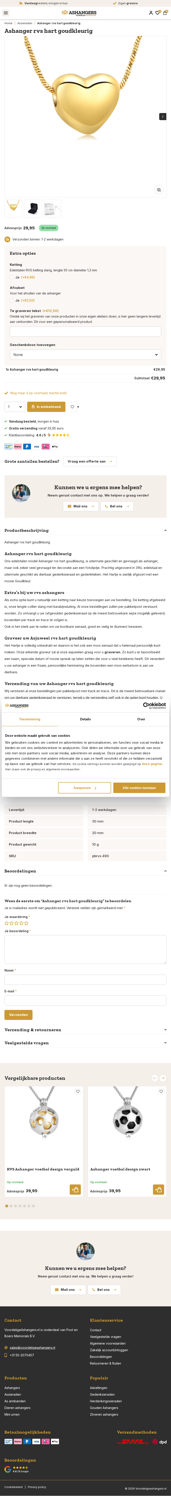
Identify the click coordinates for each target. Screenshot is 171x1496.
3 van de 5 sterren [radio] (16, 923)
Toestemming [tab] (29, 719)
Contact (95, 1330)
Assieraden (24, 23)
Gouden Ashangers (104, 1408)
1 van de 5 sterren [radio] (6, 923)
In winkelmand (49, 407)
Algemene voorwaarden (108, 1343)
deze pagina (152, 764)
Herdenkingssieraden (106, 1401)
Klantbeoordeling (27, 435)
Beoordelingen (101, 1357)
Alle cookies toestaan (139, 788)
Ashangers (12, 1388)
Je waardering (17, 917)
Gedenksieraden (102, 1394)
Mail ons (80, 506)
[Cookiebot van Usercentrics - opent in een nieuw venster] (146, 705)
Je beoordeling (17, 931)
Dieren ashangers (17, 1408)
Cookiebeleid (13, 1487)
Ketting (16, 264)
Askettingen (98, 1388)
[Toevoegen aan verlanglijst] (72, 407)
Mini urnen (12, 1414)
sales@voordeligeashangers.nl (32, 1347)
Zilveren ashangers (104, 1414)
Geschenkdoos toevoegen (32, 345)
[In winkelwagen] (75, 1189)
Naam (10, 970)
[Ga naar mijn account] (151, 13)
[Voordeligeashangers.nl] (79, 13)
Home (8, 23)
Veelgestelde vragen (105, 1337)
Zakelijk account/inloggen (109, 1350)
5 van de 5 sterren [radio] (26, 923)
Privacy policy (37, 1487)
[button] (163, 1078)
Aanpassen (82, 788)
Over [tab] (141, 719)
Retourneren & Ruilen (105, 1363)
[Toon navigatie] (5, 12)
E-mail (10, 991)
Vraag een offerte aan (87, 461)
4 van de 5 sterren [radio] (21, 923)
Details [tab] (85, 719)
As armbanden (15, 1401)
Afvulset (17, 288)
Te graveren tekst (34, 311)
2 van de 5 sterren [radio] (11, 923)
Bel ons (116, 506)
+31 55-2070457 (22, 1355)
